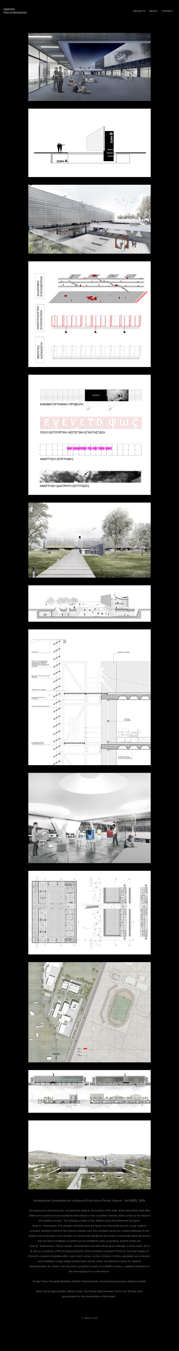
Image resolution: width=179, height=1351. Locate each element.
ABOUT (153, 11)
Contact (167, 11)
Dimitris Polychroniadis (15, 11)
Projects (139, 11)
